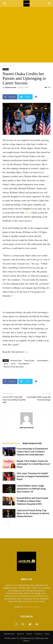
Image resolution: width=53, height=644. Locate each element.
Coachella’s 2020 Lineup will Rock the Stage (38, 398)
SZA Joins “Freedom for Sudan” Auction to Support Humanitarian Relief (33, 476)
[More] (36, 96)
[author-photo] (26, 418)
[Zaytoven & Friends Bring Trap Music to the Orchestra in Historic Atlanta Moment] (9, 513)
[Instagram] (23, 624)
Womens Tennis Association (14, 367)
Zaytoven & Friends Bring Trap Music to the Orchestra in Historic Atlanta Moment (33, 513)
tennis (13, 364)
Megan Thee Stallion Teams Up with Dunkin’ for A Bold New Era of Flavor (33, 464)
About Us (20, 634)
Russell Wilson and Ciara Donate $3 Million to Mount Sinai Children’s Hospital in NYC (32, 501)
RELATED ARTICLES (11, 443)
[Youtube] (36, 624)
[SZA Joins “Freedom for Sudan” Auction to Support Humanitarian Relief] (9, 476)
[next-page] (8, 523)
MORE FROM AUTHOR (32, 443)
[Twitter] (30, 624)
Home (5, 65)
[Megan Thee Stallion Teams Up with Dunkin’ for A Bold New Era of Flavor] (9, 464)
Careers (29, 634)
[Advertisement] (26, 34)
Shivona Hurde (10, 87)
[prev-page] (4, 523)
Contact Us (38, 634)
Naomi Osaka (29, 360)
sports (6, 364)
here (27, 351)
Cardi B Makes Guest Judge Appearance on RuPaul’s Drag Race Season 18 (31, 488)
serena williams (42, 360)
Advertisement (9, 634)
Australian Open (16, 360)
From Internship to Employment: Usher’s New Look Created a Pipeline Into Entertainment (32, 451)
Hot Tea (12, 65)
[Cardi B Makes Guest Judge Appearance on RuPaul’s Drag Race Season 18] (9, 488)
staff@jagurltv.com (31, 607)
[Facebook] (16, 624)
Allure (27, 212)
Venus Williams (23, 364)
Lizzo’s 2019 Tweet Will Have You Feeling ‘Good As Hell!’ (14, 400)
